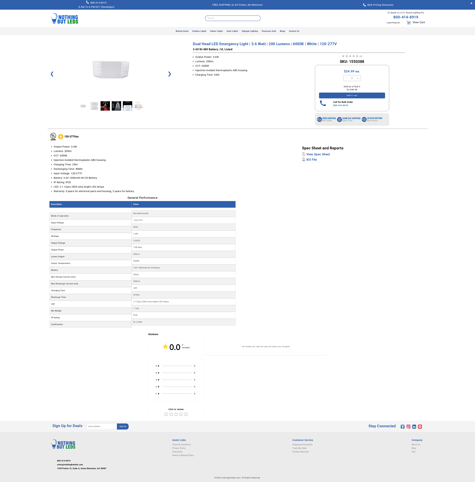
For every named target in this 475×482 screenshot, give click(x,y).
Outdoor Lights (199, 31)
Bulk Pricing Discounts (380, 4)
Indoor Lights (216, 31)
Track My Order (299, 448)
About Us (416, 444)
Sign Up (122, 426)
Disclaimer (177, 452)
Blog (414, 448)
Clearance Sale (269, 31)
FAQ (414, 452)
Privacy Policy (179, 448)
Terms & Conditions (181, 444)
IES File (311, 159)
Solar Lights (232, 31)
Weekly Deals (182, 31)
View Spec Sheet (318, 154)
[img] (350, 56)
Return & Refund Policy (183, 455)
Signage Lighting (250, 31)
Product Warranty (300, 452)
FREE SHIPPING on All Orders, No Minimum (237, 4)
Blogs (282, 31)
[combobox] (233, 18)
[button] (176, 365)
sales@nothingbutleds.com (70, 464)
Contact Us (294, 31)
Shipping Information (302, 444)
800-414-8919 (98, 2)
